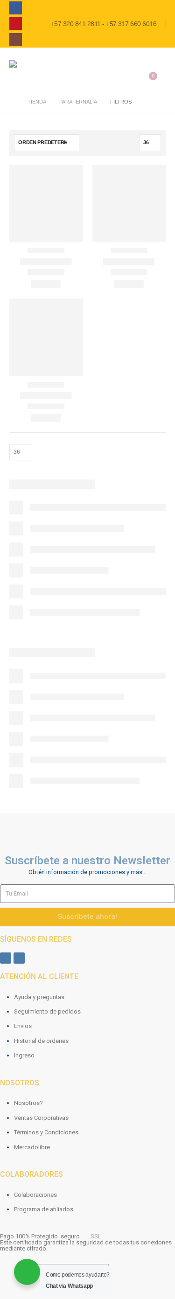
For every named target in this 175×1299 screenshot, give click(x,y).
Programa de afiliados (43, 1209)
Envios (23, 1025)
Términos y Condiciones (46, 1132)
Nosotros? (28, 1102)
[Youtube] (15, 23)
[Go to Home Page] (11, 101)
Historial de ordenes (41, 1040)
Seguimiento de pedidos (47, 1011)
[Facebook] (15, 7)
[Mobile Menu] (133, 63)
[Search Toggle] (160, 63)
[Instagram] (15, 39)
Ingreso (24, 1055)
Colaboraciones (35, 1194)
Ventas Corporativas (41, 1117)
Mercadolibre (32, 1147)
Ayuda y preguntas (39, 996)
